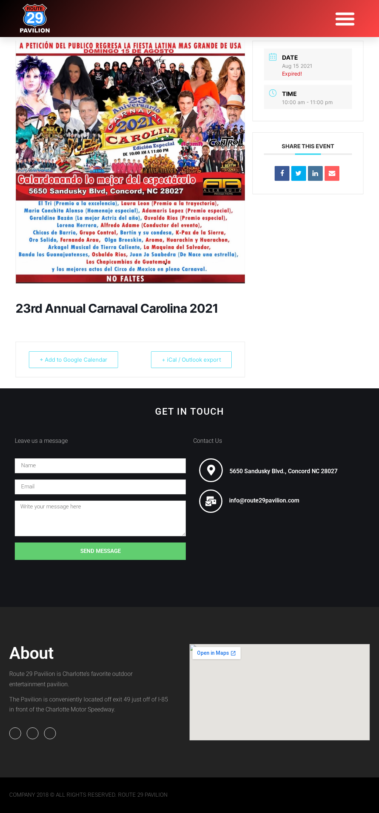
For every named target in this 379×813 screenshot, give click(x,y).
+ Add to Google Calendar (73, 359)
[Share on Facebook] (282, 173)
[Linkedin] (315, 173)
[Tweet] (298, 173)
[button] (344, 18)
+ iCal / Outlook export (191, 359)
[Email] (332, 173)
